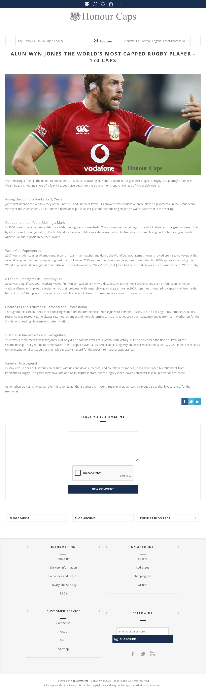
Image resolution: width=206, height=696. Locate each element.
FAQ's (63, 631)
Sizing (63, 640)
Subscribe (128, 639)
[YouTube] (152, 654)
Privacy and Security (63, 585)
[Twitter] (143, 654)
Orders (142, 559)
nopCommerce (79, 681)
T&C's (63, 593)
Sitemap (63, 649)
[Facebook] (133, 654)
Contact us (63, 623)
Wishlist (103, 4)
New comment (103, 489)
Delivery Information (63, 567)
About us (63, 559)
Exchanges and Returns (63, 576)
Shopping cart (142, 576)
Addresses (142, 567)
